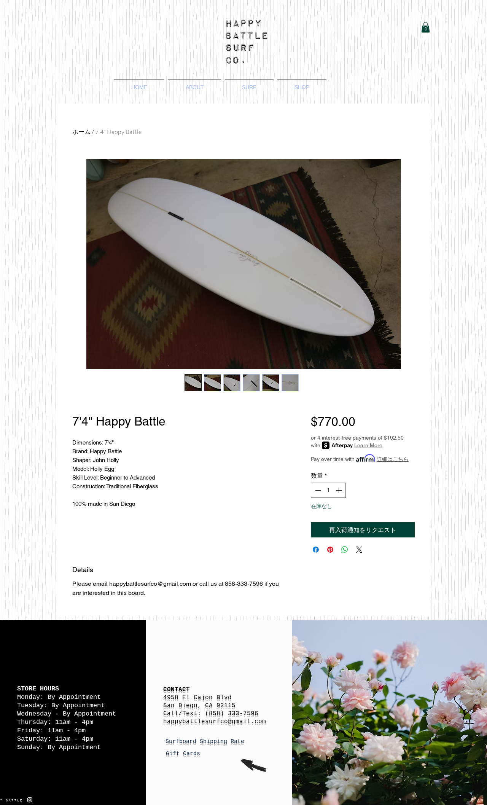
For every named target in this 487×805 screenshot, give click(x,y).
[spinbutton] (328, 490)
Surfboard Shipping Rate (207, 741)
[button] (425, 27)
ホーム (81, 131)
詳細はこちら (393, 459)
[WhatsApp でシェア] (344, 549)
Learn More (368, 445)
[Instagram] (29, 799)
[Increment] (339, 490)
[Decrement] (317, 490)
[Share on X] (359, 549)
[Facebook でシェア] (315, 549)
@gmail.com (247, 721)
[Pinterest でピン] (330, 549)
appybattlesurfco (197, 721)
